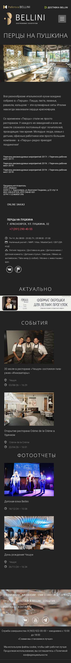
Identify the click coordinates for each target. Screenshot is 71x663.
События (49, 601)
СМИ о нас (45, 595)
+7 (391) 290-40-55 (21, 229)
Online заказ (16, 204)
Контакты (25, 607)
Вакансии (29, 595)
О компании (11, 595)
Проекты (9, 601)
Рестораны (61, 595)
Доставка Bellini (29, 601)
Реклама (9, 607)
